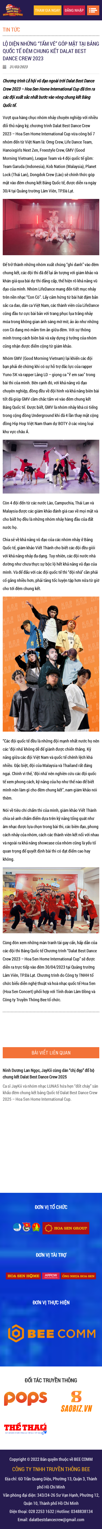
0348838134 (82, 1511)
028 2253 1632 (41, 1511)
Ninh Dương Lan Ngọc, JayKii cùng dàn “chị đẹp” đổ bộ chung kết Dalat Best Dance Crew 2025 (48, 1134)
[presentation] (9, 1123)
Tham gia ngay (47, 10)
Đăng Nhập (74, 10)
